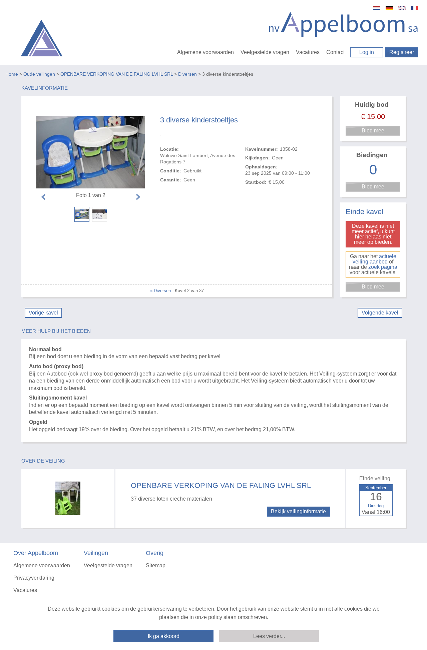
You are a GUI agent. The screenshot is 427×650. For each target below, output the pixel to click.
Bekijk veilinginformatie (298, 511)
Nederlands (376, 8)
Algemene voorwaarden (205, 52)
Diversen (187, 74)
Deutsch (389, 8)
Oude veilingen (39, 74)
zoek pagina (382, 267)
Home (11, 74)
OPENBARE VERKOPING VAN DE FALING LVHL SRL (116, 74)
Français (414, 8)
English (402, 8)
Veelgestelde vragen (265, 52)
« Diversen (160, 290)
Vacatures (308, 52)
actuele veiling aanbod (374, 258)
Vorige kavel (43, 312)
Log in (366, 52)
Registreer (401, 52)
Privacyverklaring (33, 578)
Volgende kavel (380, 312)
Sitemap (155, 565)
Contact (335, 52)
